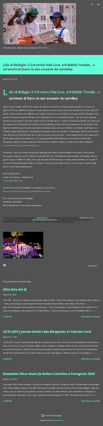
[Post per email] (4, 266)
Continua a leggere (90, 317)
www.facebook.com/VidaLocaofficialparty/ (22, 145)
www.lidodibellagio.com (13, 181)
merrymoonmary (58, 420)
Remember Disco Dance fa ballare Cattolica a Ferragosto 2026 (49, 374)
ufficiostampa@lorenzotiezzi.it (44, 220)
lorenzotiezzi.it (42, 218)
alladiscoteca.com (87, 218)
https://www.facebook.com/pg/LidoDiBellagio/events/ (27, 191)
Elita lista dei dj (15, 289)
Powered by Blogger (53, 415)
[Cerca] (92, 4)
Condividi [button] (92, 266)
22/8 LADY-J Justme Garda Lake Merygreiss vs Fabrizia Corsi (47, 331)
